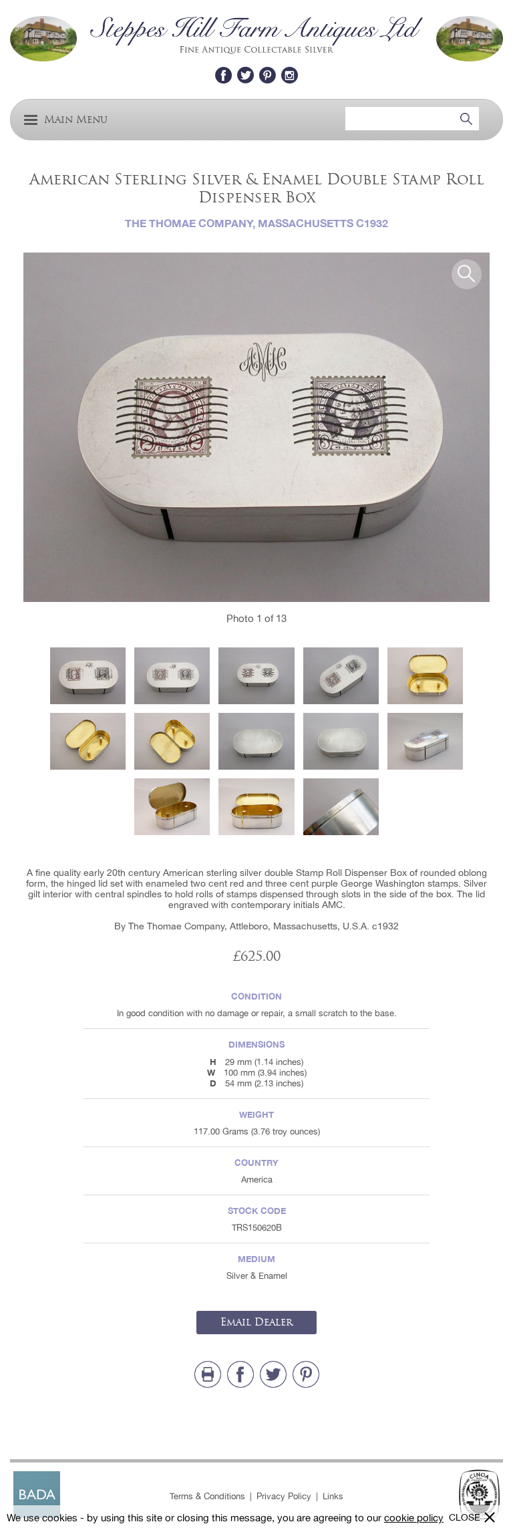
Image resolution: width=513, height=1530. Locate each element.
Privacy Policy (283, 1496)
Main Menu (76, 120)
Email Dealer (256, 1322)
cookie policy (414, 1517)
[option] (256, 428)
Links (333, 1496)
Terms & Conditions (207, 1496)
